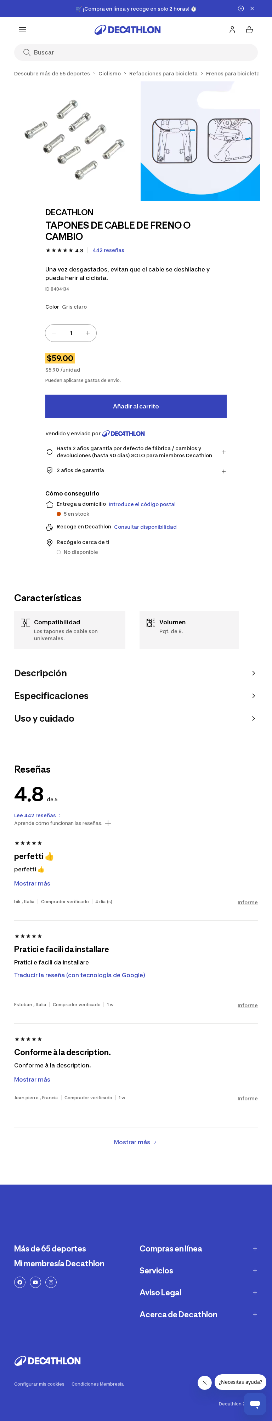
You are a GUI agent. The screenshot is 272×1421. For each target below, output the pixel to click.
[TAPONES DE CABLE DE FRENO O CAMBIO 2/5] (200, 141)
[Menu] (22, 29)
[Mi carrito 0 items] (249, 29)
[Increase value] (87, 333)
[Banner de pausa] (240, 8)
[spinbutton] (70, 333)
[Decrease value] (53, 333)
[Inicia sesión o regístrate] (232, 29)
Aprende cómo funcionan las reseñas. (58, 823)
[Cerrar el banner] (252, 8)
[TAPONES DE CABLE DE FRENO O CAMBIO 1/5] (74, 141)
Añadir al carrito (136, 406)
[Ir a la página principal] (127, 30)
